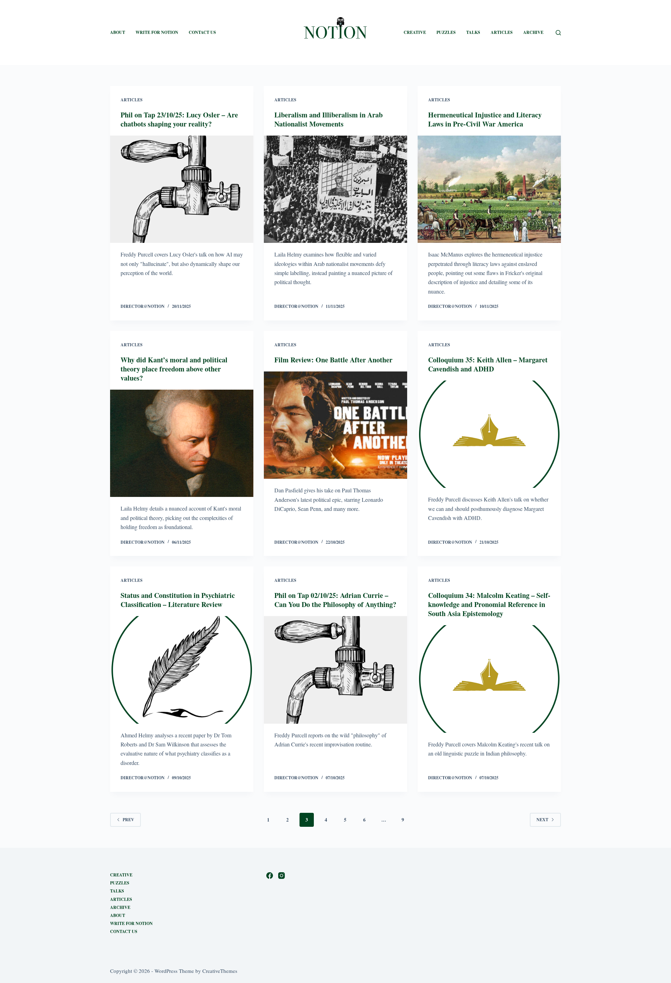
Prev (128, 820)
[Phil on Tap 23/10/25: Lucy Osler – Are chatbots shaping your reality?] (181, 189)
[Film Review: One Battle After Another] (335, 425)
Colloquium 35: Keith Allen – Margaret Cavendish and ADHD (488, 364)
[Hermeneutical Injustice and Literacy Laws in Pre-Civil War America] (489, 189)
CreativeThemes (219, 970)
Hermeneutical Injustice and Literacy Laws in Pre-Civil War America (485, 119)
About (117, 32)
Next (542, 820)
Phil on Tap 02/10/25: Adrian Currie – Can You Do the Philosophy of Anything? (335, 599)
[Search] (558, 32)
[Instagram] (281, 875)
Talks (473, 32)
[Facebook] (269, 875)
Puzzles (446, 32)
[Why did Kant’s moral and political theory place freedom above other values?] (181, 443)
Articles (502, 32)
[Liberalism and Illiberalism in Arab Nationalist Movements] (335, 189)
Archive (533, 32)
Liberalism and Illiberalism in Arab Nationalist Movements (328, 119)
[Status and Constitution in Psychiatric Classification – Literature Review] (181, 670)
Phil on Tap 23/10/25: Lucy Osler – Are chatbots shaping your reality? (179, 119)
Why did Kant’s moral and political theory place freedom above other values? (174, 369)
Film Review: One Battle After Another (333, 360)
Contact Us (202, 32)
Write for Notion (157, 32)
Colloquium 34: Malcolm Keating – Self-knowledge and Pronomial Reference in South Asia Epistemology (489, 604)
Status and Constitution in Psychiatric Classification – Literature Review (178, 599)
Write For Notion (131, 923)
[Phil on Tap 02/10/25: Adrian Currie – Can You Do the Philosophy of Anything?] (335, 670)
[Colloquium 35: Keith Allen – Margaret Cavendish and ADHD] (489, 434)
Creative (415, 32)
